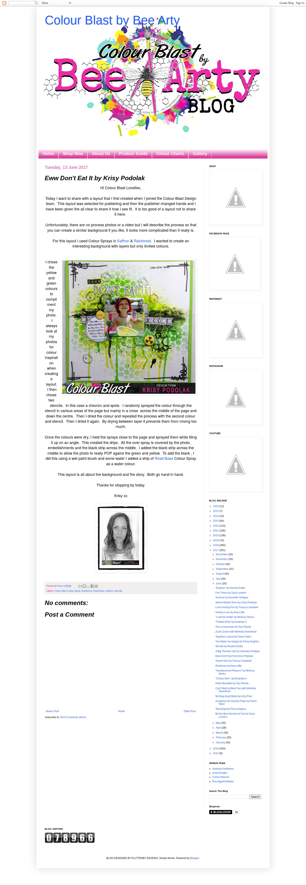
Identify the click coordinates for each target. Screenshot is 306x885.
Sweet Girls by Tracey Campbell (233, 660)
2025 (216, 511)
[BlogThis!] (84, 586)
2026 (216, 506)
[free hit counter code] (70, 842)
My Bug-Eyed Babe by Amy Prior (233, 696)
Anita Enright (219, 772)
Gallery (200, 153)
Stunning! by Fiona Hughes (230, 709)
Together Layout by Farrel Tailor (233, 636)
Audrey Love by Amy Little (230, 612)
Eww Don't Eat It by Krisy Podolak (234, 656)
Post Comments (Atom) (73, 717)
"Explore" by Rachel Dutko (230, 587)
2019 (216, 540)
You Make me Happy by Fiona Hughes (237, 641)
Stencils (118, 591)
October (220, 564)
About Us (101, 153)
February (221, 737)
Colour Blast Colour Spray (67, 591)
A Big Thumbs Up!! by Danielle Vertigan (237, 651)
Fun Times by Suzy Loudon (230, 592)
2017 (216, 550)
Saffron (123, 240)
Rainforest (142, 240)
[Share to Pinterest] (96, 586)
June (219, 583)
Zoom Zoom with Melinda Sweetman (236, 631)
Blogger (194, 858)
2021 (216, 530)
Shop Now (73, 153)
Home (48, 153)
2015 (216, 753)
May (218, 722)
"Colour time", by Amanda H (231, 678)
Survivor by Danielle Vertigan (231, 597)
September (222, 569)
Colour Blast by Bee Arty (112, 20)
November (222, 559)
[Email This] (80, 586)
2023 (216, 520)
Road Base (164, 458)
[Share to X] (88, 586)
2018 (216, 545)
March (220, 732)
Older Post (190, 711)
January (221, 742)
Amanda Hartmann (223, 768)
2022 (216, 525)
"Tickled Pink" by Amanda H (231, 621)
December (222, 554)
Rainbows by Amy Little (228, 665)
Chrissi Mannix (220, 777)
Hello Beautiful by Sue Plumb (232, 683)
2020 (216, 535)
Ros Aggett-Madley (223, 781)
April (219, 727)
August (220, 573)
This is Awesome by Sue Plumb (233, 626)
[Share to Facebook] (92, 586)
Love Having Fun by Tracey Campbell (236, 607)
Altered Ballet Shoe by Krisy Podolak (236, 602)
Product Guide (133, 153)
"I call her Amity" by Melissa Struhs (234, 617)
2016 (216, 748)
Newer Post (52, 711)
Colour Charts (170, 153)
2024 (216, 516)
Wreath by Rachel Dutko (229, 646)
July (218, 578)
